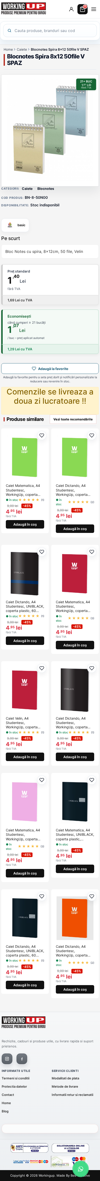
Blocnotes (45, 188)
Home (8, 49)
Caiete (22, 49)
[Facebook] (22, 1058)
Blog (5, 1111)
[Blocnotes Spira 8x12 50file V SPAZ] (50, 130)
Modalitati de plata (65, 1078)
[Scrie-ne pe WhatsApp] (80, 1169)
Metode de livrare (65, 1086)
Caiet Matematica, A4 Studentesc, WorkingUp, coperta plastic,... (23, 490)
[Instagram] (7, 1058)
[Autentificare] (71, 9)
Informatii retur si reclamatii (72, 1095)
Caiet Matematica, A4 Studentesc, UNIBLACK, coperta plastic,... (75, 834)
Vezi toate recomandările (73, 419)
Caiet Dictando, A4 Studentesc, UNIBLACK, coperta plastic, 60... (25, 606)
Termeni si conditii (15, 1078)
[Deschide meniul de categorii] (94, 9)
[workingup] (23, 1023)
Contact (8, 1095)
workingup (47, 1175)
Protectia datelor (14, 1086)
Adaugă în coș (25, 524)
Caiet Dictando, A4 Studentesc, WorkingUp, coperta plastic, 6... (72, 490)
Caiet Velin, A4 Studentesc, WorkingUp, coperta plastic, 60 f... (22, 723)
